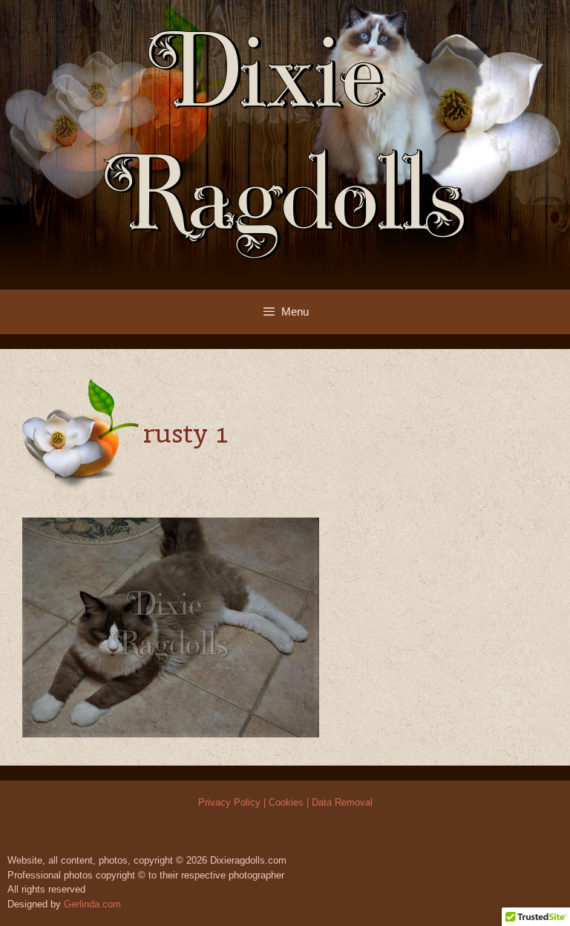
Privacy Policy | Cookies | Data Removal (285, 802)
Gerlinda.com (92, 904)
